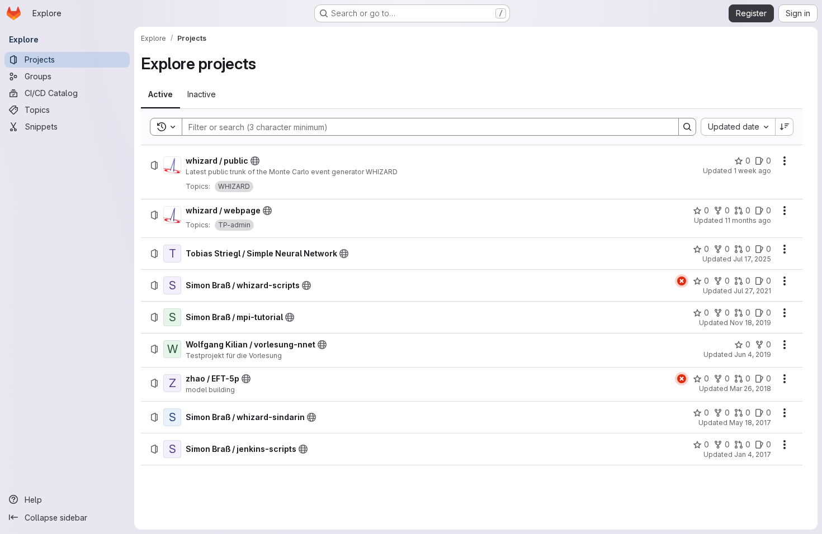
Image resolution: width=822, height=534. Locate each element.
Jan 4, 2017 (752, 454)
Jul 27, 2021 (752, 291)
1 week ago (752, 170)
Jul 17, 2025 (752, 259)
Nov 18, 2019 (750, 322)
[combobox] (738, 127)
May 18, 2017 (750, 422)
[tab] (160, 94)
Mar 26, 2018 (750, 388)
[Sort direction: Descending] (784, 127)
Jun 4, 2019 (752, 354)
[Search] (687, 127)
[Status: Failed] (681, 281)
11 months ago (748, 220)
